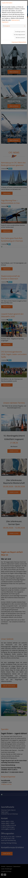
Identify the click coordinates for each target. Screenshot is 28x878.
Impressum (5, 22)
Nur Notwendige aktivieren (19, 35)
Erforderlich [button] (7, 26)
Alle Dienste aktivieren (20, 38)
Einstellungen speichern (20, 32)
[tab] (14, 25)
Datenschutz (15, 20)
